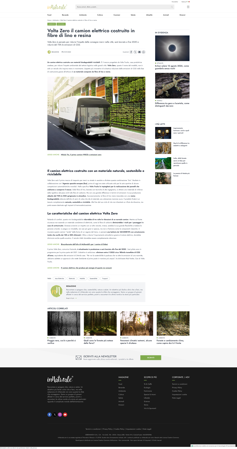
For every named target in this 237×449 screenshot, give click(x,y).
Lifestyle (147, 398)
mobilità (82, 279)
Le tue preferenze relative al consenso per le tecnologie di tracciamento (213, 446)
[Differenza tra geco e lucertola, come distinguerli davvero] (172, 86)
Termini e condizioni (179, 384)
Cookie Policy (177, 391)
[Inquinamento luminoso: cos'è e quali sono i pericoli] (163, 133)
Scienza (147, 401)
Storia (146, 405)
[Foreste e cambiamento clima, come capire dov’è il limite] (173, 323)
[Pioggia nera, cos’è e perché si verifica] (63, 323)
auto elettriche (59, 279)
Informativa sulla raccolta (7, 448)
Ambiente (83, 15)
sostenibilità (93, 279)
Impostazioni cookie (179, 394)
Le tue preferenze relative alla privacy (26, 448)
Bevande (65, 15)
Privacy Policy (177, 387)
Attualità (149, 15)
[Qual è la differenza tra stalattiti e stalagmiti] (163, 148)
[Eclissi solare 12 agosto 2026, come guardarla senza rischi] (172, 48)
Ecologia (61, 24)
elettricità (72, 279)
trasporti (105, 279)
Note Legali (176, 398)
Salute (133, 15)
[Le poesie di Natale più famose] (163, 178)
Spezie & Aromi (150, 394)
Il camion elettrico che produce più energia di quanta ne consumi (86, 268)
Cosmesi (117, 15)
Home (49, 20)
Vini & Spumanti (150, 408)
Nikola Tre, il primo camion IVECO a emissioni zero (81, 154)
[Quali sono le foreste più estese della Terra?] (100, 323)
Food (49, 15)
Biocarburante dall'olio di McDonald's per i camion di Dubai (84, 244)
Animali (166, 15)
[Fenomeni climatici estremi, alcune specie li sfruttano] (136, 323)
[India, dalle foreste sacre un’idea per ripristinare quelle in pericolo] (163, 163)
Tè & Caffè (148, 384)
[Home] (57, 7)
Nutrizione (148, 391)
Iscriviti (150, 357)
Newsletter (175, 2)
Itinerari (182, 15)
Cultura (100, 15)
